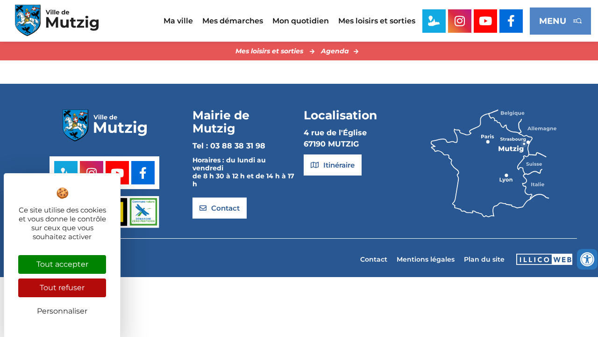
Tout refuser (62, 287)
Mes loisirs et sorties (376, 20)
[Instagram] (459, 21)
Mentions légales (426, 259)
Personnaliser (62, 311)
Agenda (335, 51)
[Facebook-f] (511, 21)
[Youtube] (485, 21)
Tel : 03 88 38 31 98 (228, 145)
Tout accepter (62, 264)
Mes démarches (232, 20)
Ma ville (178, 20)
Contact (373, 259)
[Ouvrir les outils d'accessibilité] (587, 259)
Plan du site (484, 259)
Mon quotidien (300, 20)
